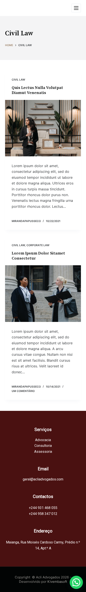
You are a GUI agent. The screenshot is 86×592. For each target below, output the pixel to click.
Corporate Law (37, 245)
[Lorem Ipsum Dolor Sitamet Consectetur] (43, 293)
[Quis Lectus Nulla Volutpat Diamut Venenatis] (43, 128)
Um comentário (23, 391)
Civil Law (18, 79)
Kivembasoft (57, 581)
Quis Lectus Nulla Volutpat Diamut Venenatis (37, 90)
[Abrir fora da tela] (76, 8)
